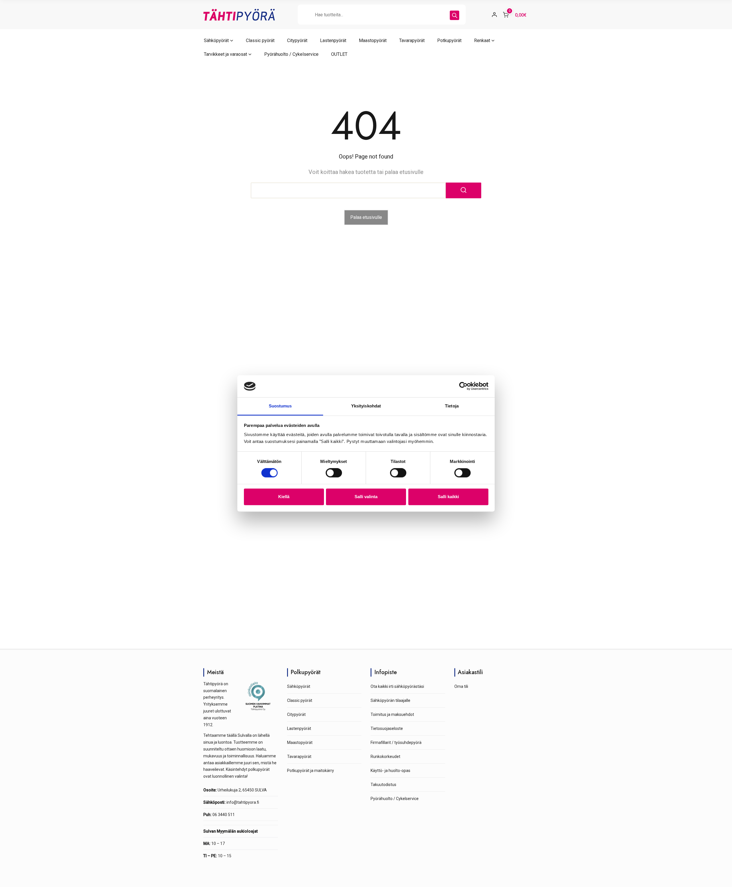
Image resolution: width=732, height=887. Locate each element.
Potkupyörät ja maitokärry (310, 770)
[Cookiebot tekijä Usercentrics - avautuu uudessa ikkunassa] (463, 386)
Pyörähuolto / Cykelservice (291, 54)
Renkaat (482, 40)
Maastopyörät (373, 40)
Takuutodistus (383, 784)
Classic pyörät (260, 40)
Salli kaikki (448, 496)
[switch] (334, 473)
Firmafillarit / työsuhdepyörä (396, 742)
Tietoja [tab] (452, 405)
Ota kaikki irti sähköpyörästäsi (397, 686)
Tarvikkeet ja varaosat (225, 54)
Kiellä (283, 496)
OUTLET (339, 54)
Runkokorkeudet (385, 756)
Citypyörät (297, 40)
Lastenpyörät (333, 40)
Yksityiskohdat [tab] (366, 405)
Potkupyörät (449, 40)
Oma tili (461, 686)
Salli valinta (366, 496)
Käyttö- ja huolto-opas (390, 770)
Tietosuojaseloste (387, 728)
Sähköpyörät (216, 40)
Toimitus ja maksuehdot (392, 714)
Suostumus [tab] (280, 405)
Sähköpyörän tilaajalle (390, 700)
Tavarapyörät (412, 40)
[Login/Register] (494, 14)
